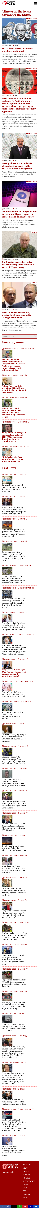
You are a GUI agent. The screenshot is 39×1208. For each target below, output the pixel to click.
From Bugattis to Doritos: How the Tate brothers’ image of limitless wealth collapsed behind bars (13, 626)
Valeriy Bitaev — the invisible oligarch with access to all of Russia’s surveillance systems (17, 166)
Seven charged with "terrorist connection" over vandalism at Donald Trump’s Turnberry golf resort (13, 556)
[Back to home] (10, 1170)
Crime (22, 519)
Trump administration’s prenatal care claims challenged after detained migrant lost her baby (13, 579)
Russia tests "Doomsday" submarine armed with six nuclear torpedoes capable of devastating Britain (14, 510)
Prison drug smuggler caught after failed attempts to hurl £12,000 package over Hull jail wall (14, 782)
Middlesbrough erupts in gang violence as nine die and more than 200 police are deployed (13, 532)
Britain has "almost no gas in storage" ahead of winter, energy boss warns (14, 848)
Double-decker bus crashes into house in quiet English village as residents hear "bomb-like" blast (14, 936)
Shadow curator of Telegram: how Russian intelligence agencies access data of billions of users (19, 214)
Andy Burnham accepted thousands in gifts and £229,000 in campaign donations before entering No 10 (14, 436)
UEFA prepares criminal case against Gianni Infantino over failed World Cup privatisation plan (13, 959)
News (22, 375)
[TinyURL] (30, 1206)
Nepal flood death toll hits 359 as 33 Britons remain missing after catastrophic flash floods (14, 982)
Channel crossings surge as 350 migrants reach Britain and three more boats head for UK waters (14, 1027)
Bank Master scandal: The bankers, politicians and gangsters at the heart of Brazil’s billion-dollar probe (13, 602)
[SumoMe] (36, 1206)
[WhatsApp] (19, 1206)
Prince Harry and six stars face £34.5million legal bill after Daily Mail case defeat (14, 389)
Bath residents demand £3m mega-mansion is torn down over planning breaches (14, 488)
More (22, 398)
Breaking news (13, 342)
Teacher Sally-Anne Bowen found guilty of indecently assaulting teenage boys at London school (14, 804)
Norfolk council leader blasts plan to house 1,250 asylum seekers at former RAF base (13, 869)
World (34, 232)
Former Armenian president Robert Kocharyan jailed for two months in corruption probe (13, 1150)
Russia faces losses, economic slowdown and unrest (17, 49)
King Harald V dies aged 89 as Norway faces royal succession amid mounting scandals (14, 672)
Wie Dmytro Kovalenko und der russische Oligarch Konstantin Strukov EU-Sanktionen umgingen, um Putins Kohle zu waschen (14, 649)
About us (27, 1165)
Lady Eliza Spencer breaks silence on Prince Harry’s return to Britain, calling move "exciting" (14, 913)
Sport (22, 945)
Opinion (26, 1194)
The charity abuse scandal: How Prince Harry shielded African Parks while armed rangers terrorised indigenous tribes (13, 364)
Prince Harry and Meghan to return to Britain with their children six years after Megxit (13, 412)
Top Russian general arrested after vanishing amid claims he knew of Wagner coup (18, 264)
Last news (9, 468)
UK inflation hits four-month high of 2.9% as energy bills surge (12, 459)
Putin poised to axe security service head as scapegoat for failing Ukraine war (17, 315)
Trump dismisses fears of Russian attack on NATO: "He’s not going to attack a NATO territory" (13, 826)
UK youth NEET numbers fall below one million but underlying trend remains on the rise (14, 891)
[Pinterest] (25, 1206)
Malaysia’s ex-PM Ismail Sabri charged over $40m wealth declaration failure (14, 1101)
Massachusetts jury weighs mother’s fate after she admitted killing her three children (14, 737)
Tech (25, 1191)
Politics (23, 422)
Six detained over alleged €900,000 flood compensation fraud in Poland (13, 715)
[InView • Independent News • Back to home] (9, 3)
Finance (23, 446)
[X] (14, 1206)
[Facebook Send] (8, 1206)
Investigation (31, 19)
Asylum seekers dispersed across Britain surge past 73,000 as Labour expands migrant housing (13, 1005)
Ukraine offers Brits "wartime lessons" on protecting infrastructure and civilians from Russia (13, 759)
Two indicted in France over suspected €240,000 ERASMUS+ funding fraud (13, 694)
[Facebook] (3, 1206)
